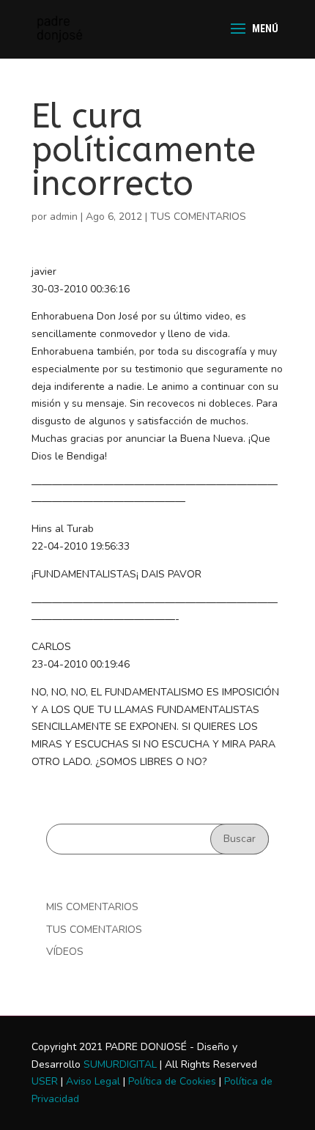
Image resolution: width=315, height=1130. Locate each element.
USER (45, 1081)
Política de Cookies (172, 1081)
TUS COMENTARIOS (198, 217)
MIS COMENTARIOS (92, 907)
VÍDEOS (65, 952)
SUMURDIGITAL (120, 1064)
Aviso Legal (93, 1081)
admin (64, 217)
